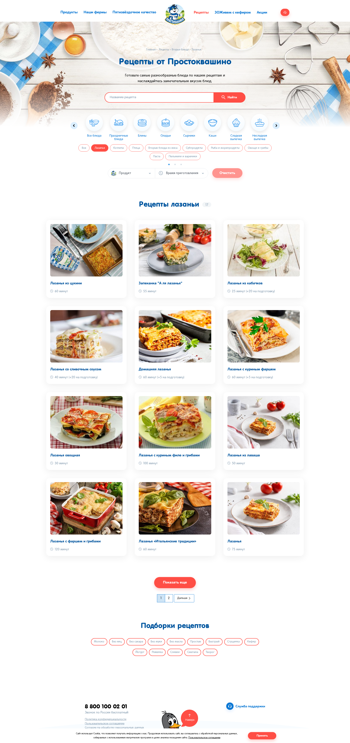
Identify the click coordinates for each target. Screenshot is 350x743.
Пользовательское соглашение (104, 723)
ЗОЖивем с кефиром (233, 12)
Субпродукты (194, 148)
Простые (195, 641)
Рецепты (201, 12)
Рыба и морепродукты (225, 148)
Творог (210, 652)
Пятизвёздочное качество (134, 12)
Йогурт (140, 652)
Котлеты (118, 148)
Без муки (156, 641)
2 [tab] (175, 165)
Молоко (99, 641)
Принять (262, 735)
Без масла (176, 641)
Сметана (192, 652)
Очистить (227, 173)
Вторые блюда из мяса (162, 148)
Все (84, 148)
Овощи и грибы (258, 148)
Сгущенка (233, 641)
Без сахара (136, 641)
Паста (156, 156)
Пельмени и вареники (183, 156)
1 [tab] (169, 165)
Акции (262, 12)
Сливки (175, 652)
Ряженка (157, 652)
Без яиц (117, 641)
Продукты (69, 12)
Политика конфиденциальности (105, 719)
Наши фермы (95, 12)
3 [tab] (181, 165)
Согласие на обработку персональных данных (114, 727)
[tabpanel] (118, 127)
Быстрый (214, 641)
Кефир (251, 641)
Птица (136, 148)
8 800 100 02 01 (106, 706)
